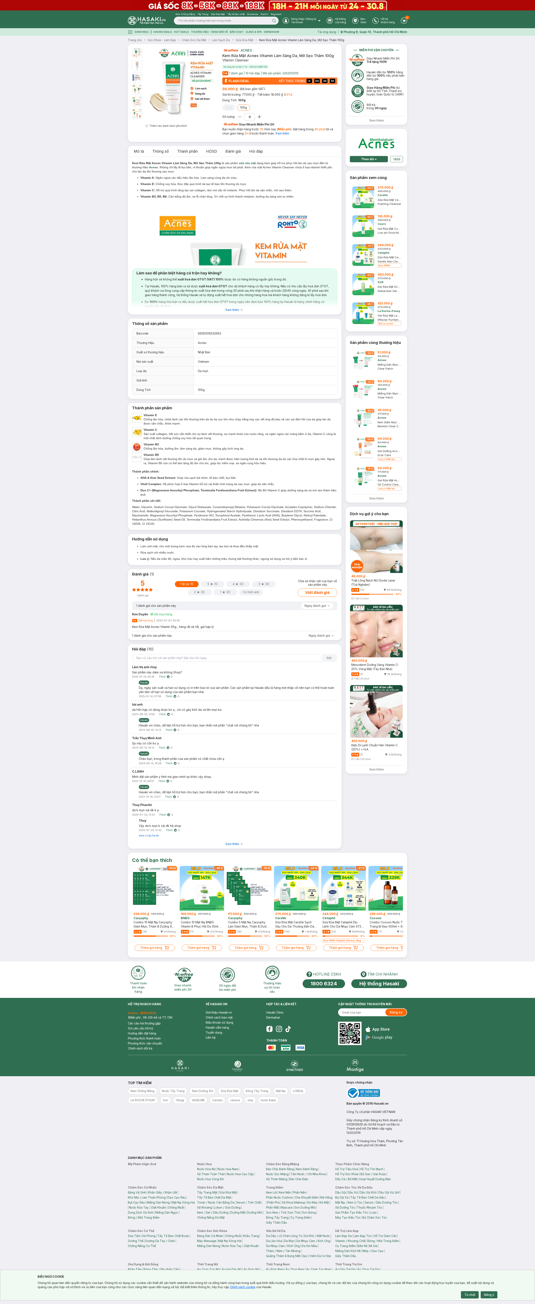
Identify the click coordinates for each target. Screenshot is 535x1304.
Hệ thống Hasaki (379, 984)
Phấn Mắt (272, 1207)
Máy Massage (206, 1241)
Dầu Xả (353, 1192)
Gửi (328, 658)
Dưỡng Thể (135, 1241)
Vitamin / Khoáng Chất (350, 1241)
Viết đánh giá (317, 592)
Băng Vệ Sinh (137, 1192)
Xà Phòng (148, 1236)
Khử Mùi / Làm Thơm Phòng (147, 1197)
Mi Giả (373, 1246)
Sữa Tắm (134, 1236)
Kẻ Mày (312, 1202)
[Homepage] (147, 20)
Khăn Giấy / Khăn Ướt (162, 1192)
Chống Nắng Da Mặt (211, 1217)
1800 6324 (324, 984)
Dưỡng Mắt (237, 1212)
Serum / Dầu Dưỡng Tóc (381, 1202)
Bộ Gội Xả (342, 1197)
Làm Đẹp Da (343, 1236)
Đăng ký (396, 1012)
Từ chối (469, 1294)
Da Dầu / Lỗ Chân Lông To (284, 1236)
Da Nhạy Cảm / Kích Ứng (313, 1241)
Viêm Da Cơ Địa (320, 1256)
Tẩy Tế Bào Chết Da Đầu (367, 1197)
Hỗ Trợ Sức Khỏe (347, 1174)
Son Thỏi (294, 1212)
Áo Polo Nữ (251, 1269)
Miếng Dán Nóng (158, 1202)
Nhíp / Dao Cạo (372, 1251)
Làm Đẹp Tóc (363, 1236)
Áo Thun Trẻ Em (368, 1269)
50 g (228, 107)
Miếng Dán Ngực (166, 1212)
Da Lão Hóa (274, 1241)
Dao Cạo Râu (176, 1197)
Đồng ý (489, 1294)
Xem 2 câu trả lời (149, 835)
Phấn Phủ (273, 1202)
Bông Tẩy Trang (277, 1217)
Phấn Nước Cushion (279, 1197)
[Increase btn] (259, 116)
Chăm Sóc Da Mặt (194, 40)
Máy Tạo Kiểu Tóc (347, 1217)
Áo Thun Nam (295, 1269)
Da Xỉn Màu (309, 1246)
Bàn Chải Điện (298, 1179)
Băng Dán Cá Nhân (210, 1236)
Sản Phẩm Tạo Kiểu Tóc (351, 1212)
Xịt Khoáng (204, 1207)
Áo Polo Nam (275, 1269)
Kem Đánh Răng (307, 1169)
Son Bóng (309, 1212)
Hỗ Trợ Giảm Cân (385, 1236)
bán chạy (236, 31)
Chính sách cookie (242, 1287)
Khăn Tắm (135, 1269)
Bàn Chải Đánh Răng (280, 1169)
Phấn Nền (299, 1192)
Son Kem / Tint (276, 1212)
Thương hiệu (200, 31)
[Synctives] (294, 1065)
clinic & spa (254, 31)
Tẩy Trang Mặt (207, 1192)
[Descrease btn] (239, 116)
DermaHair (271, 31)
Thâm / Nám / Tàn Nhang (283, 1251)
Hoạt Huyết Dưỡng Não (375, 1179)
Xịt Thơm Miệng (276, 1179)
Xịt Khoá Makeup (294, 1202)
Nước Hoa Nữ (206, 1169)
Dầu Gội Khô (368, 1192)
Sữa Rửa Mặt (244, 40)
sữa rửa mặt (247, 163)
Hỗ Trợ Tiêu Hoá (346, 1169)
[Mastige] (355, 1065)
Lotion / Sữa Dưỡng (227, 1207)
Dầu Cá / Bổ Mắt (346, 1179)
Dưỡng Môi (254, 1212)
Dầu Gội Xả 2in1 (388, 1192)
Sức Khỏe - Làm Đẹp (162, 40)
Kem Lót (271, 1192)
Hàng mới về (219, 31)
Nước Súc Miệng (277, 1174)
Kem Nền (285, 1192)
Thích (162, 676)
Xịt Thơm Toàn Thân (211, 1174)
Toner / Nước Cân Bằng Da (215, 1202)
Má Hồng (326, 1197)
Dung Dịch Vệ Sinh (140, 1212)
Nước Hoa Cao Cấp (240, 1174)
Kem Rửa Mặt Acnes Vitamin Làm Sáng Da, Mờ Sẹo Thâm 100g (301, 40)
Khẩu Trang (251, 1236)
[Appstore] (379, 1029)
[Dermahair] (237, 1065)
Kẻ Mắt (324, 1202)
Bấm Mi (362, 1246)
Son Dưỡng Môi (305, 1207)
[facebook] (269, 1029)
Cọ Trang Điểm (300, 1217)
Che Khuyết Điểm (306, 1197)
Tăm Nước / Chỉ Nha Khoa (308, 1174)
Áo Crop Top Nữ (208, 1269)
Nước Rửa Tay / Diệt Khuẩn (147, 1207)
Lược (373, 1212)
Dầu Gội (340, 1192)
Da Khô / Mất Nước (317, 1236)
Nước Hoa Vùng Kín (210, 1179)
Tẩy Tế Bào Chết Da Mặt (214, 1197)
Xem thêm (282, 133)
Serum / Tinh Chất (248, 1202)
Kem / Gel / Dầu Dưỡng (212, 1212)
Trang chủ (135, 40)
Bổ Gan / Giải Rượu (373, 1174)
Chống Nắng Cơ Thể (142, 1246)
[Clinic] (180, 1065)
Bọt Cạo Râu (136, 1202)
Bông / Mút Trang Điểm (143, 1217)
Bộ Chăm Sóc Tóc (374, 1217)
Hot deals (181, 31)
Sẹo (305, 1256)
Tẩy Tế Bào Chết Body (173, 1236)
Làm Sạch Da (221, 40)
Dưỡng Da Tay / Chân (160, 1241)
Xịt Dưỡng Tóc (345, 1207)
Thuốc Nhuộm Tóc (369, 1207)
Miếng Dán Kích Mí (347, 1251)
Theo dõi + (369, 159)
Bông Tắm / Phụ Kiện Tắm (161, 1269)
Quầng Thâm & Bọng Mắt (283, 1256)
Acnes (246, 50)
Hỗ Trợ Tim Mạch (371, 1169)
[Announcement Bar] (267, 5)
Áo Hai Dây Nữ (232, 1269)
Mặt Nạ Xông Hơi (183, 1202)
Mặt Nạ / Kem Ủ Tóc (349, 1202)
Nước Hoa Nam (228, 1169)
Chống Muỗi (176, 1207)
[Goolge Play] (379, 1037)
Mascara (286, 1207)
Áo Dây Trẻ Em (345, 1269)
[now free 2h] (230, 50)
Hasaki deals (162, 31)
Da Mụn (289, 1241)
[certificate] (376, 1093)
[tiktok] (288, 1029)
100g (243, 107)
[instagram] (279, 1029)
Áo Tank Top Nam (318, 1269)
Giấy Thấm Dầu (276, 1222)
